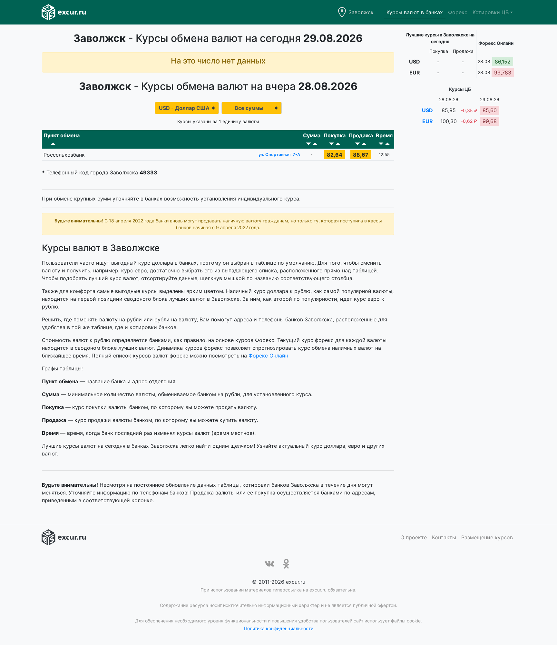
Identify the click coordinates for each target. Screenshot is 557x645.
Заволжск (361, 12)
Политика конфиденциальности (278, 628)
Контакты (444, 537)
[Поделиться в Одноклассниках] (286, 563)
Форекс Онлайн (268, 355)
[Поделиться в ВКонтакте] (269, 563)
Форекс (457, 12)
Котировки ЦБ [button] (491, 12)
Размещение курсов (487, 537)
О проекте (413, 537)
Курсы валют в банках (414, 12)
